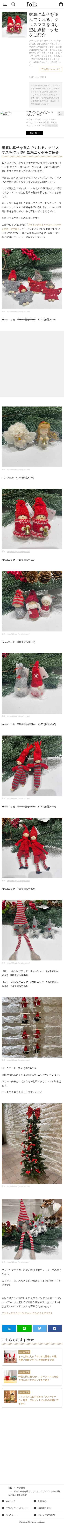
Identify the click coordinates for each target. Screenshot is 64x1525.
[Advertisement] (32, 364)
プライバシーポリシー (16, 1508)
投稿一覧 (33, 133)
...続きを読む (52, 125)
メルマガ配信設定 (46, 1515)
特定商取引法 (44, 1508)
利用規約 (42, 1501)
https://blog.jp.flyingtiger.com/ (18, 311)
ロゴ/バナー (11, 1515)
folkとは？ (10, 1501)
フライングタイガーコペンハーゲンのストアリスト (27, 1313)
